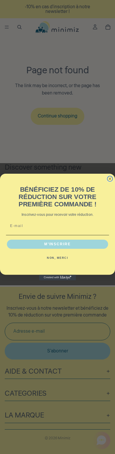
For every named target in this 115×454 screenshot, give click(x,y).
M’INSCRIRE (57, 244)
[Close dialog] (110, 179)
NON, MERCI (57, 258)
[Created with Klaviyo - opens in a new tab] (57, 277)
